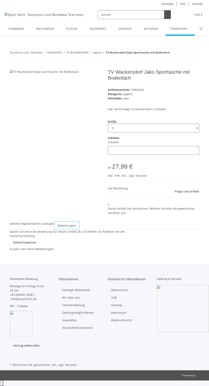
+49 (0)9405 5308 (21, 295)
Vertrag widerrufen (26, 345)
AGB (114, 297)
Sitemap (116, 305)
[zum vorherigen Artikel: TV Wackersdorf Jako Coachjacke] (173, 53)
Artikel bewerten (24, 242)
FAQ (183, 4)
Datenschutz (119, 290)
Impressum (119, 313)
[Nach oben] (1, 383)
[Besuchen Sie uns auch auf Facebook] (13, 352)
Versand (141, 176)
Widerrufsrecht (121, 320)
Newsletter (69, 320)
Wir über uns (71, 297)
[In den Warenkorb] (13, 67)
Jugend (127, 94)
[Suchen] (167, 14)
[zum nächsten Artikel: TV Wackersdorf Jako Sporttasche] (180, 53)
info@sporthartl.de (24, 299)
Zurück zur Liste (19, 52)
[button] (180, 15)
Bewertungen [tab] (67, 225)
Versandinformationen (77, 328)
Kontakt (197, 4)
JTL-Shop (201, 375)
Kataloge (167, 4)
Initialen (113, 142)
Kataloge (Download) (76, 290)
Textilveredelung (73, 305)
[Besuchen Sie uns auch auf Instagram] (13, 357)
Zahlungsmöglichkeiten (78, 313)
